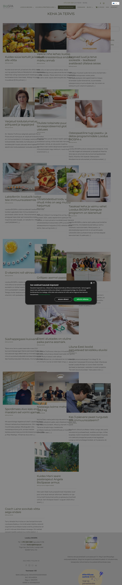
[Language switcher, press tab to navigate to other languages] (115, 3)
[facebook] (100, 3)
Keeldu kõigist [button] (63, 299)
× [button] (93, 283)
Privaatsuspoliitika (44, 294)
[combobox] (91, 283)
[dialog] (61, 292)
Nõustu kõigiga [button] (82, 299)
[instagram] (103, 3)
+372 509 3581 (68, 3)
